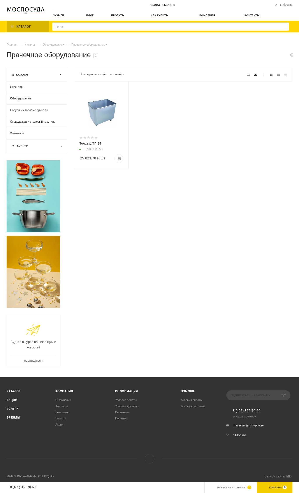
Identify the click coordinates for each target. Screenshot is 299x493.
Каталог (14, 391)
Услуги (13, 408)
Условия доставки (127, 406)
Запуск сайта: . (278, 476)
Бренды (13, 417)
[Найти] (284, 27)
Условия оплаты (126, 400)
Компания (64, 391)
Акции (12, 400)
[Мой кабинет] (290, 16)
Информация (126, 391)
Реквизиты (62, 412)
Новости (60, 418)
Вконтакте (149, 458)
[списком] (278, 74)
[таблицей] (285, 74)
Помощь (188, 391)
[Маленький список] (248, 74)
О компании (63, 400)
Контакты (61, 406)
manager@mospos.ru (248, 425)
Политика (121, 418)
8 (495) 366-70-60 (162, 5)
